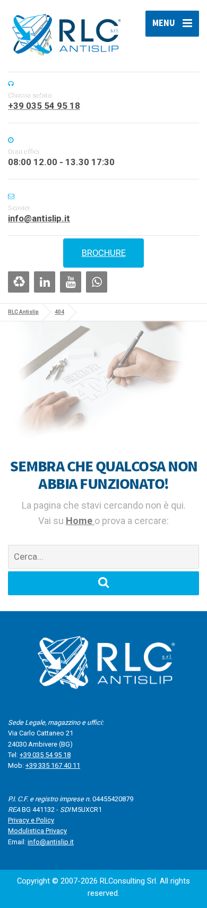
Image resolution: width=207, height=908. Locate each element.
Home (80, 520)
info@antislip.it (51, 842)
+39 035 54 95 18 (45, 755)
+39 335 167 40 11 (52, 765)
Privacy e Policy (31, 820)
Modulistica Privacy (37, 831)
